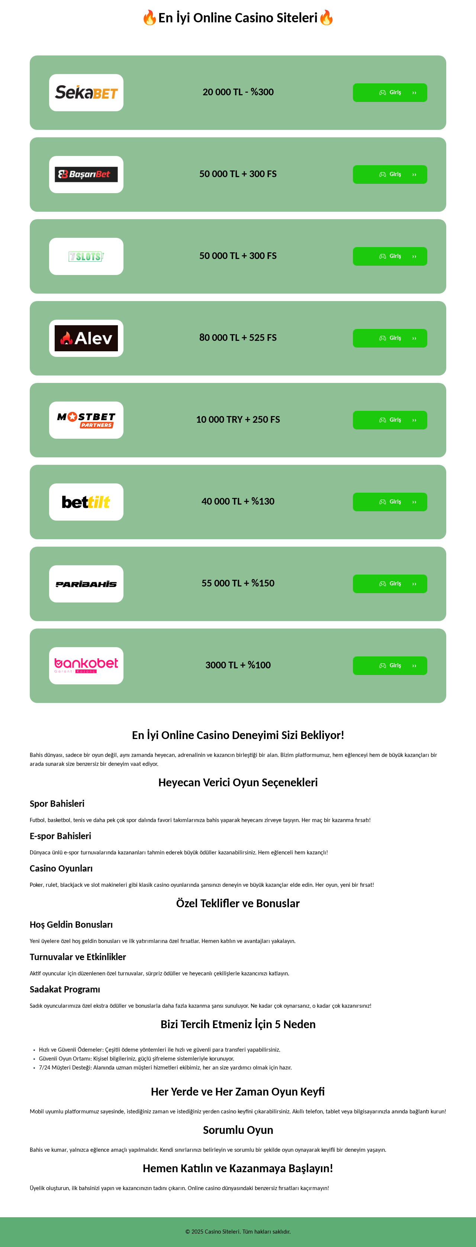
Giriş (403, 92)
